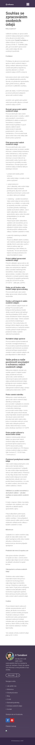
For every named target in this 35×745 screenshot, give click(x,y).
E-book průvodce (12, 692)
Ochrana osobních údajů (14, 706)
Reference (10, 689)
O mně (9, 699)
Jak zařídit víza (11, 686)
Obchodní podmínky (13, 702)
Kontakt (9, 709)
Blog (8, 696)
